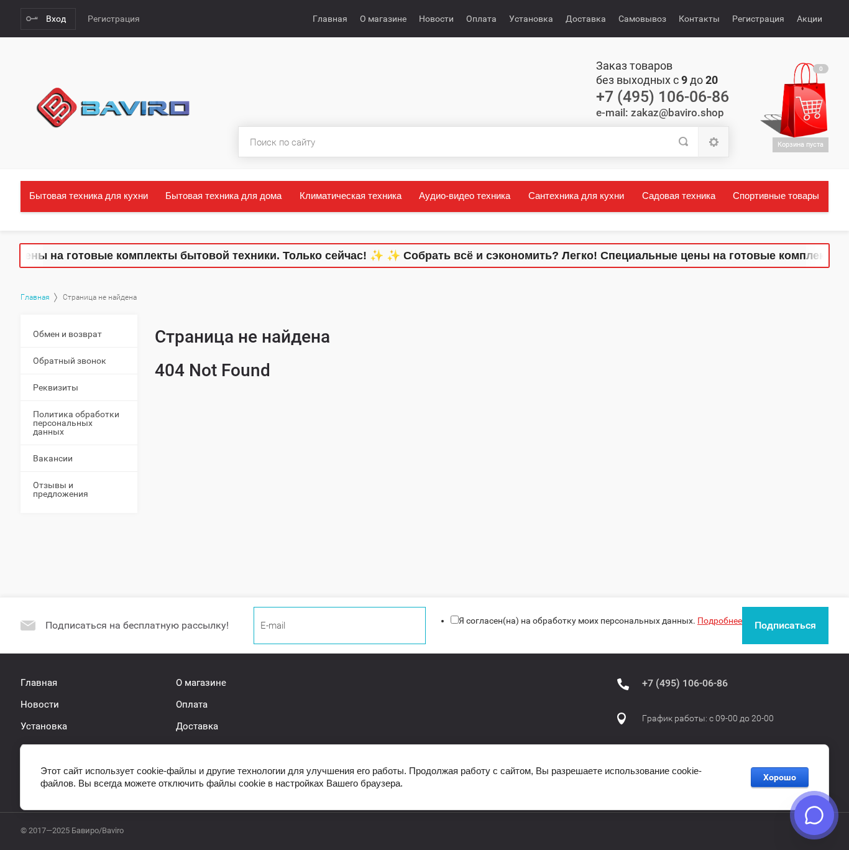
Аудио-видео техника (464, 195)
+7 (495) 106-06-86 (662, 97)
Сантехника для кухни (576, 195)
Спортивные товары (776, 195)
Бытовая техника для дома (223, 195)
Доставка (586, 19)
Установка (531, 19)
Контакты (699, 19)
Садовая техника (678, 195)
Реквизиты (55, 387)
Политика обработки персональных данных (76, 423)
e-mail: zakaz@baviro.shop (660, 112)
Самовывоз (642, 19)
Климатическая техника (351, 195)
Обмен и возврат (67, 334)
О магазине (383, 19)
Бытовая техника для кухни (88, 195)
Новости (436, 19)
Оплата (481, 19)
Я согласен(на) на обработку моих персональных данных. (600, 621)
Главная (330, 19)
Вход (56, 19)
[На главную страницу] (113, 108)
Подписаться (785, 625)
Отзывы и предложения (60, 489)
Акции (809, 19)
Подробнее (719, 621)
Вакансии (53, 458)
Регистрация (114, 19)
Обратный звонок (69, 361)
